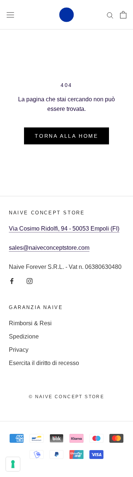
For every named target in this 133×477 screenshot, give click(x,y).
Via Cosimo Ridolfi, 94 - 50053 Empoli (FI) (64, 228)
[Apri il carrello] (123, 14)
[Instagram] (30, 281)
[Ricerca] (110, 14)
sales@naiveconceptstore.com (49, 248)
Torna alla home (66, 136)
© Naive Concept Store (66, 396)
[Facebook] (12, 281)
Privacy (18, 350)
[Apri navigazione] (10, 15)
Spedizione (24, 336)
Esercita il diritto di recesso (44, 363)
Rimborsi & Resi (30, 323)
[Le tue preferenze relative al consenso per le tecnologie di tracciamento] (13, 464)
